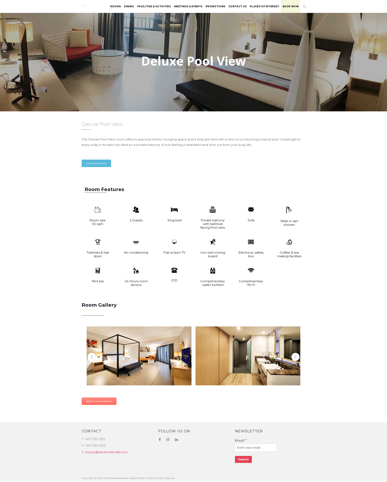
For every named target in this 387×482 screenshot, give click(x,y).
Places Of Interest (264, 6)
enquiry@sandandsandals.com (106, 452)
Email (241, 440)
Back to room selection (99, 401)
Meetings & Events (188, 6)
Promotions (215, 6)
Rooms (115, 6)
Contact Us (237, 6)
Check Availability (96, 163)
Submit (243, 459)
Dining (129, 6)
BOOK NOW (291, 6)
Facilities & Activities (154, 6)
